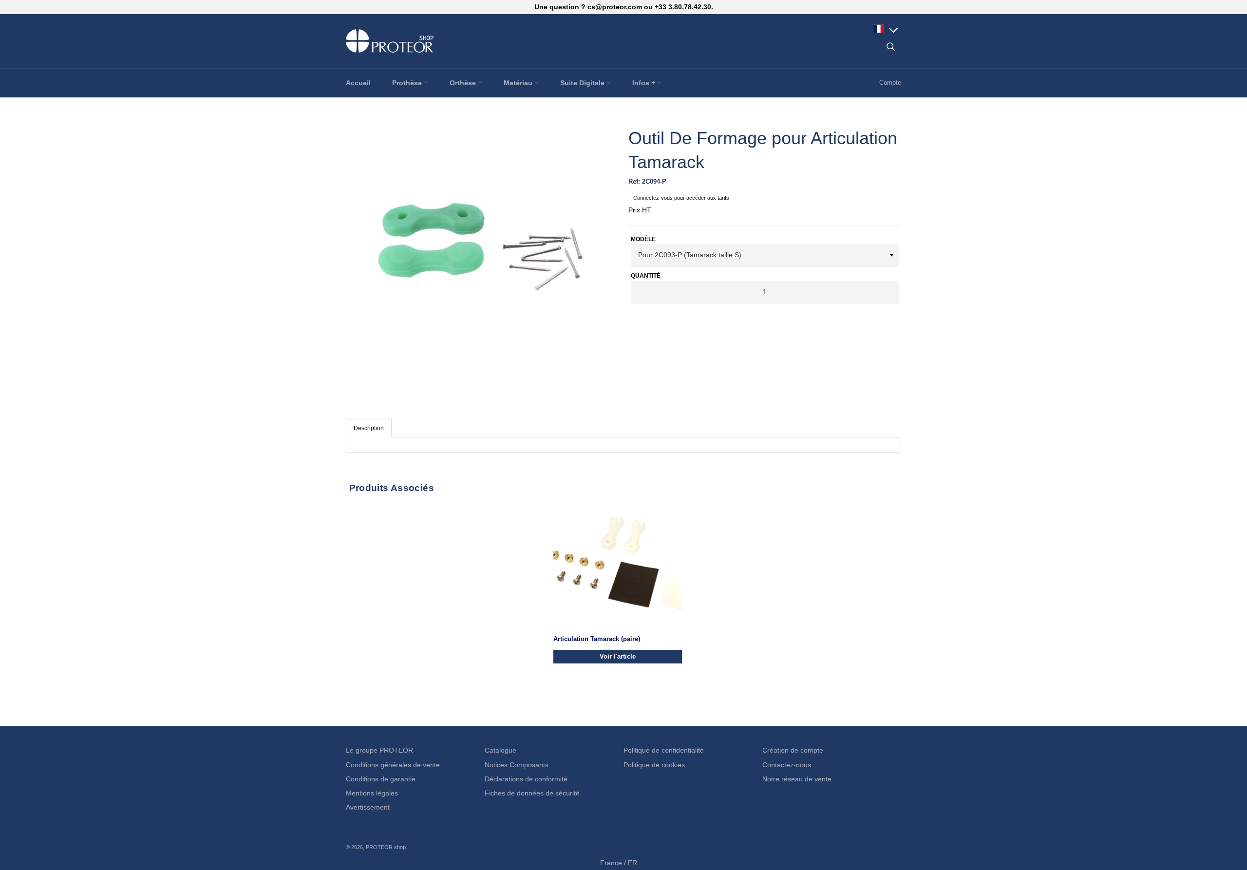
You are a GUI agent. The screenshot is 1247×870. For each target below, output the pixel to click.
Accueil (358, 83)
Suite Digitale (583, 83)
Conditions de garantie (381, 779)
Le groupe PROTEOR (379, 750)
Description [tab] (369, 428)
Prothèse (408, 83)
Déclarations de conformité (526, 779)
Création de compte (792, 750)
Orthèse (464, 83)
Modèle (643, 239)
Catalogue (500, 750)
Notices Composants (516, 765)
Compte (890, 82)
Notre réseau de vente (796, 779)
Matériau (519, 83)
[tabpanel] (623, 445)
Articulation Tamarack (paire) (596, 638)
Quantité (646, 275)
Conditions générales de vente (393, 765)
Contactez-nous (786, 765)
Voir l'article (618, 656)
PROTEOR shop (386, 847)
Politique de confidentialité (664, 750)
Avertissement (368, 807)
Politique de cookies (654, 765)
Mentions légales (372, 793)
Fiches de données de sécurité (532, 793)
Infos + (644, 83)
